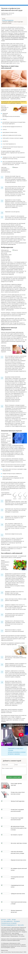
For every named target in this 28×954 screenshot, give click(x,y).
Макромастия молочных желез (18, 860)
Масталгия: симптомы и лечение (19, 843)
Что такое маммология (7, 921)
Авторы (14, 919)
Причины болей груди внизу (17, 801)
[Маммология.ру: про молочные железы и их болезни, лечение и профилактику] (7, 2)
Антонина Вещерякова (7, 20)
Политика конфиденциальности (9, 925)
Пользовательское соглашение (9, 923)
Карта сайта (21, 925)
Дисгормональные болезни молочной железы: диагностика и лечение (18, 828)
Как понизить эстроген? (16, 834)
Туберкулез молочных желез (18, 893)
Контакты (3, 919)
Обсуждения (17, 921)
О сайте (9, 919)
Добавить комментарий (14, 777)
